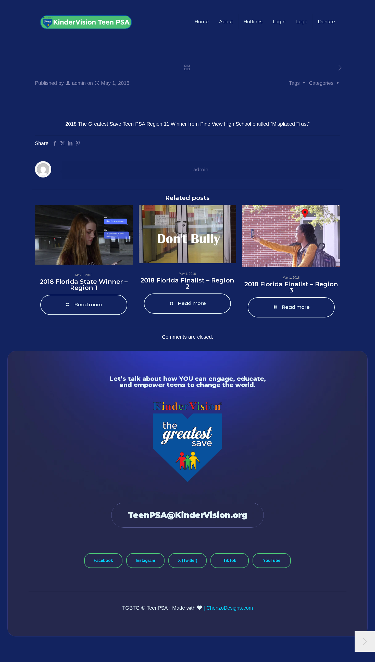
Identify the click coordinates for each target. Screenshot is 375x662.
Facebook (103, 560)
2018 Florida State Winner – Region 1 (84, 284)
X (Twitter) (187, 560)
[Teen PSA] (86, 21)
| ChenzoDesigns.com (228, 608)
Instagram (145, 560)
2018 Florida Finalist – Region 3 (291, 287)
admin (79, 83)
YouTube (271, 560)
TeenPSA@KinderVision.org (187, 515)
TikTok (229, 560)
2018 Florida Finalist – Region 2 (187, 283)
